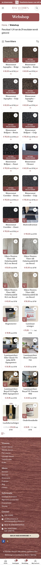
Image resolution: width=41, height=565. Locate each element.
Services (5, 472)
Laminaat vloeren (8, 456)
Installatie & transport (9, 497)
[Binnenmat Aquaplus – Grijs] (11, 86)
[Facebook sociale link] (3, 541)
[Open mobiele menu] (3, 8)
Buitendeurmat (30, 225)
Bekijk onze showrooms (19, 536)
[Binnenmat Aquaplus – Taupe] (30, 86)
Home (4, 25)
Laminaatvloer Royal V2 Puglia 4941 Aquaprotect (11, 391)
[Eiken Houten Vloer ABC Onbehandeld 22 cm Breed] (30, 280)
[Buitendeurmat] (30, 215)
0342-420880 (8, 515)
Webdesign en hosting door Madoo (17, 555)
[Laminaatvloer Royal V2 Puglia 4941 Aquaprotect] (11, 379)
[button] (5, 252)
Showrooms (6, 478)
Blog (3, 484)
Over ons (5, 475)
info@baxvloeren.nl (11, 519)
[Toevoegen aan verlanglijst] (16, 50)
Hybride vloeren (7, 450)
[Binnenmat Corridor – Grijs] (30, 183)
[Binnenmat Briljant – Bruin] (11, 120)
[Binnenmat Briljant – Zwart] (11, 152)
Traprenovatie (7, 459)
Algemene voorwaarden (10, 500)
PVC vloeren (6, 453)
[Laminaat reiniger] (30, 314)
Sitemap (5, 506)
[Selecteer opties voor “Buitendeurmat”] (24, 220)
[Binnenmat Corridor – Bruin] (11, 183)
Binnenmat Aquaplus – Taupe (30, 98)
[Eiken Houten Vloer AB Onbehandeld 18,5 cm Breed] (11, 246)
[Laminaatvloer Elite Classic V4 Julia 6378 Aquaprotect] (11, 345)
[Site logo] (20, 8)
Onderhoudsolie (30, 420)
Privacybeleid (6, 503)
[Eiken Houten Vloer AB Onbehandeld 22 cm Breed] (30, 246)
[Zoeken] (36, 8)
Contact (4, 487)
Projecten (5, 481)
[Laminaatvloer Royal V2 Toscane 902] (30, 379)
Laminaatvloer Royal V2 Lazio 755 (30, 357)
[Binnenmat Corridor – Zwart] (11, 215)
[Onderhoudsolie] (30, 410)
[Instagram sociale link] (7, 541)
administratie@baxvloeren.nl (14, 521)
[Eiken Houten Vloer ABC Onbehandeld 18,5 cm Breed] (11, 280)
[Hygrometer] (11, 314)
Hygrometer (10, 324)
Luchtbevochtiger (11, 423)
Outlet (4, 462)
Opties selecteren (11, 60)
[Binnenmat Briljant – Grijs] (30, 120)
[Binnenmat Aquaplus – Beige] (11, 55)
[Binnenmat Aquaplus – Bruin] (30, 55)
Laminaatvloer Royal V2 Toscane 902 (30, 391)
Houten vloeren (7, 447)
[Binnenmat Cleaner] (30, 152)
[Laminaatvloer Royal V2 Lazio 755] (30, 345)
